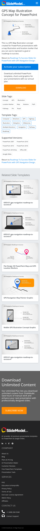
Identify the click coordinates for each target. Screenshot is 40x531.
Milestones (26, 123)
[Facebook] (9, 443)
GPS (24, 119)
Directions (16, 119)
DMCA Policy (6, 498)
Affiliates (5, 501)
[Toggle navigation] (36, 3)
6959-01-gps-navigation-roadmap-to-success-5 (18, 235)
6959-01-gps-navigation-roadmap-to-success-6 (18, 203)
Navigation (22, 127)
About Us (5, 454)
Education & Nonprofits (10, 485)
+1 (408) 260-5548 (13, 512)
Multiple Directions (9, 127)
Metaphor (16, 123)
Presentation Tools (8, 472)
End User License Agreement (12, 495)
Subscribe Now (14, 410)
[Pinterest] (12, 443)
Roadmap (6, 131)
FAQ (3, 482)
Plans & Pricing (7, 460)
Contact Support (13, 516)
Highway (32, 119)
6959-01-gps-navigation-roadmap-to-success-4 (18, 358)
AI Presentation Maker (10, 463)
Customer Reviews (8, 466)
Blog (3, 457)
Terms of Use (6, 492)
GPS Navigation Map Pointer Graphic (18, 298)
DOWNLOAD (21, 88)
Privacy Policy (7, 488)
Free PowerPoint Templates (12, 469)
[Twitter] (6, 443)
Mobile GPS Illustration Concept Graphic (20, 327)
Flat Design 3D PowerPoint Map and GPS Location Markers (20, 267)
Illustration (6, 123)
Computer (6, 119)
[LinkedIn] (2, 443)
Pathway (32, 127)
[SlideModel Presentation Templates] (13, 3)
